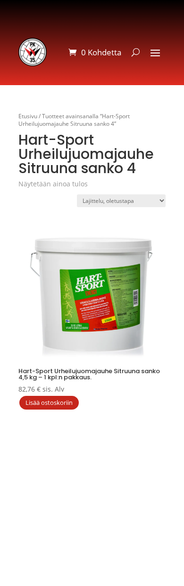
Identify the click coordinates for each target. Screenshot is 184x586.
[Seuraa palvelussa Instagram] (174, 464)
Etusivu (27, 116)
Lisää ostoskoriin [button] (49, 402)
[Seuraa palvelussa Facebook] (132, 464)
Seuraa (145, 484)
